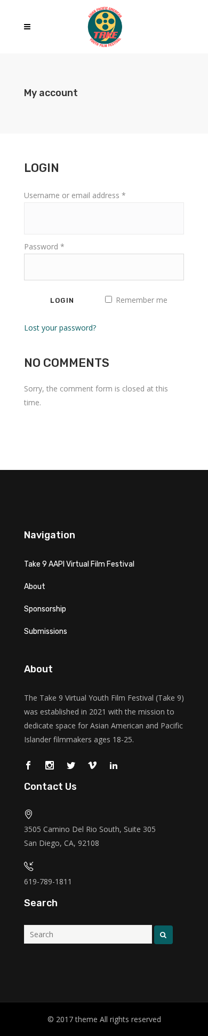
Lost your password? (60, 328)
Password (44, 246)
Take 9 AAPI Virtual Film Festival (79, 564)
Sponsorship (45, 609)
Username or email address (75, 195)
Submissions (45, 631)
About (34, 586)
